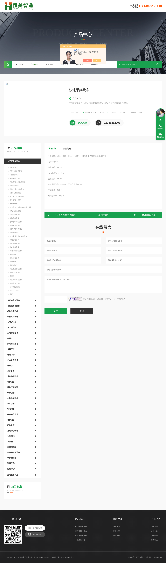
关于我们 (19, 64)
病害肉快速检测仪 (16, 280)
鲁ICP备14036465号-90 (66, 557)
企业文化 (154, 531)
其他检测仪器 (12, 376)
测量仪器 (11, 463)
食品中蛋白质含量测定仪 (18, 236)
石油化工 (11, 425)
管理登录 (148, 557)
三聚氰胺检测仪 (15, 243)
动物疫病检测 (12, 387)
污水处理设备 (12, 360)
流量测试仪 (11, 447)
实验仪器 (11, 409)
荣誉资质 (154, 536)
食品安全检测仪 (13, 161)
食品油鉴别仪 (14, 290)
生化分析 (11, 371)
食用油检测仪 (14, 240)
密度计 (10, 338)
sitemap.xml (157, 557)
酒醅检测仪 (14, 167)
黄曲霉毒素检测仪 (16, 251)
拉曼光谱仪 (14, 261)
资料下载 (116, 536)
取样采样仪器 (12, 317)
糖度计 (12, 294)
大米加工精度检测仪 (17, 196)
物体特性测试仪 (13, 452)
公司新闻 (116, 526)
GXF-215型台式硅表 (66, 215)
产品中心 (34, 64)
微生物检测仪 (14, 258)
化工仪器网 (140, 557)
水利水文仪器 (12, 344)
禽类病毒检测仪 (15, 200)
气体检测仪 (11, 458)
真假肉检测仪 (14, 185)
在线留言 (79, 64)
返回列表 (105, 215)
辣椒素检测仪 (14, 218)
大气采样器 (11, 322)
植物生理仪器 (12, 311)
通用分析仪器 (12, 431)
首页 (8, 64)
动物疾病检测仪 (15, 214)
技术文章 (64, 64)
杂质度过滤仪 (14, 233)
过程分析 (11, 469)
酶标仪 (12, 276)
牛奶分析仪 (14, 254)
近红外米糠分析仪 (16, 171)
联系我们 (94, 64)
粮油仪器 (11, 403)
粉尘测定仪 (11, 327)
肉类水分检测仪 (15, 283)
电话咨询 (160, 128)
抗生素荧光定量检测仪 (17, 182)
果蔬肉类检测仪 (15, 178)
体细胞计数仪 (14, 204)
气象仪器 (11, 393)
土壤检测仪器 (12, 333)
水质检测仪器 (12, 398)
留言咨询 (154, 540)
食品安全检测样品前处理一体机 (21, 207)
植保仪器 (11, 382)
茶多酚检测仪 (14, 247)
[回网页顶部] (160, 120)
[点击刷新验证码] (75, 299)
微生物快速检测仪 (16, 222)
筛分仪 (10, 365)
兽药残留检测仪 (13, 306)
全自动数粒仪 (14, 175)
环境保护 (11, 355)
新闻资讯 (49, 64)
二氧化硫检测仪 (15, 211)
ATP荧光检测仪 (15, 287)
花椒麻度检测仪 (15, 193)
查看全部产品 (12, 475)
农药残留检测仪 (13, 300)
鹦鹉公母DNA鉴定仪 (17, 189)
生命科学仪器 (12, 414)
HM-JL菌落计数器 (148, 215)
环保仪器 (11, 420)
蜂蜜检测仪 (14, 265)
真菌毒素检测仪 (15, 225)
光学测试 (11, 436)
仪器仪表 (11, 349)
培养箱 (10, 442)
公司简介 (154, 526)
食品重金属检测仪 (16, 269)
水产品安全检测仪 (16, 229)
